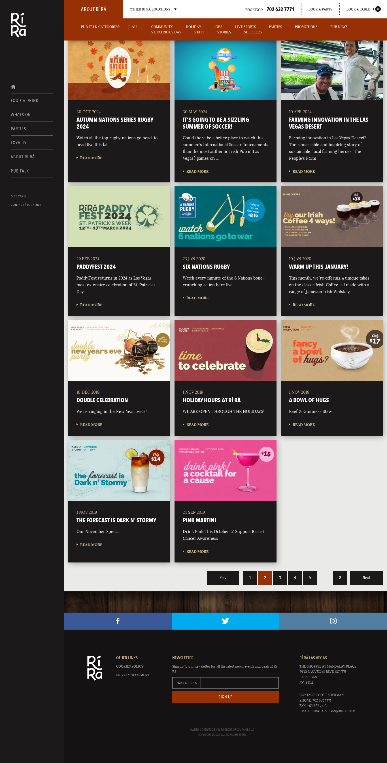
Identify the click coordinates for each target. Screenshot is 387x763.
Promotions (306, 27)
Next (366, 577)
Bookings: (269, 9)
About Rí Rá (23, 156)
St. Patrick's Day (166, 32)
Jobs (218, 27)
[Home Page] (18, 29)
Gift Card (18, 196)
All (135, 27)
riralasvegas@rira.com (333, 711)
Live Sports (245, 27)
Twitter (225, 621)
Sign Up (225, 697)
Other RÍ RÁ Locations (150, 9)
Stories (224, 32)
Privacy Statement (132, 675)
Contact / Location (26, 205)
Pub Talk (20, 171)
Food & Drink (25, 100)
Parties (18, 128)
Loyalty (19, 142)
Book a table (358, 9)
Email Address (187, 683)
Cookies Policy (129, 666)
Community (162, 27)
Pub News (339, 27)
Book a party (320, 9)
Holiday (193, 27)
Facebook (118, 621)
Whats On (21, 114)
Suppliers (253, 32)
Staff (199, 32)
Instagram (333, 621)
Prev (223, 577)
